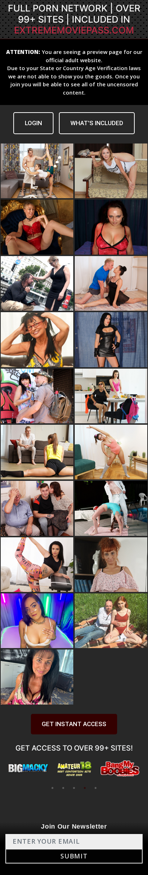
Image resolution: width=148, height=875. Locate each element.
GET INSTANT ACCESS (74, 724)
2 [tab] (63, 788)
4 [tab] (84, 788)
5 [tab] (95, 788)
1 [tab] (52, 788)
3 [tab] (74, 788)
